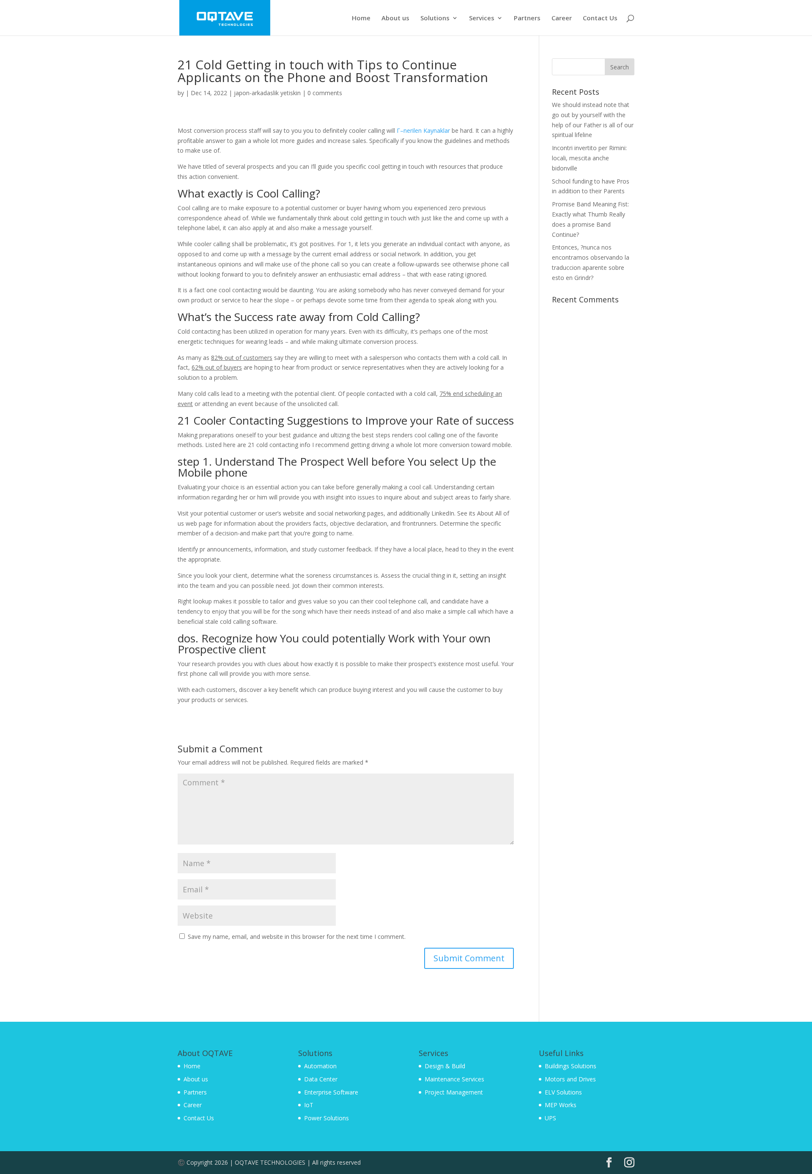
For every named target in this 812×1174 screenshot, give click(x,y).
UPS (550, 1118)
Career (561, 18)
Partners (527, 18)
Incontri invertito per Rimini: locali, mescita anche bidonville (589, 158)
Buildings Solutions (570, 1066)
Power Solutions (326, 1118)
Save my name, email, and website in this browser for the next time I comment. (297, 937)
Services (481, 18)
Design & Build (445, 1066)
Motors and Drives (570, 1079)
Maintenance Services (454, 1079)
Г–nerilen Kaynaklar (423, 130)
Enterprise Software (331, 1092)
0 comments (324, 93)
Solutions (435, 18)
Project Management (454, 1092)
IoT (308, 1105)
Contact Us (600, 18)
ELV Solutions (563, 1092)
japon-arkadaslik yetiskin (267, 93)
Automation (320, 1066)
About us (395, 18)
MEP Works (560, 1105)
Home (361, 18)
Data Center (320, 1079)
